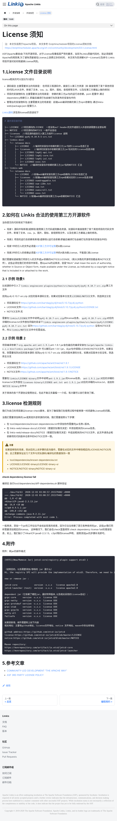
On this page (11, 25)
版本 (4, 731)
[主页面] (5, 13)
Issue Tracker (9, 752)
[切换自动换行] (106, 559)
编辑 (8, 685)
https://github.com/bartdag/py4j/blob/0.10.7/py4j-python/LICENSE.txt (60, 307)
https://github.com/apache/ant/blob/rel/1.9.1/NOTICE (49, 371)
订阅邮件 (6, 777)
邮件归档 (6, 782)
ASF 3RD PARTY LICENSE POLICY (25, 675)
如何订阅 (6, 773)
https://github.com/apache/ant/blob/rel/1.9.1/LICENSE (51, 367)
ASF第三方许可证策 (46, 246)
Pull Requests (9, 756)
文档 (4, 722)
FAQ (4, 726)
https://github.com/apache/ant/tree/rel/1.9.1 (45, 363)
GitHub (6, 747)
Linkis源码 (7, 112)
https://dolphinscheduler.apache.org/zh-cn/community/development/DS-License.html (51, 47)
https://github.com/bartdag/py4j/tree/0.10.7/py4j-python (52, 302)
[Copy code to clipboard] (111, 120)
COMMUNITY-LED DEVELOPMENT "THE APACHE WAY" (37, 670)
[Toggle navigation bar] (4, 4)
